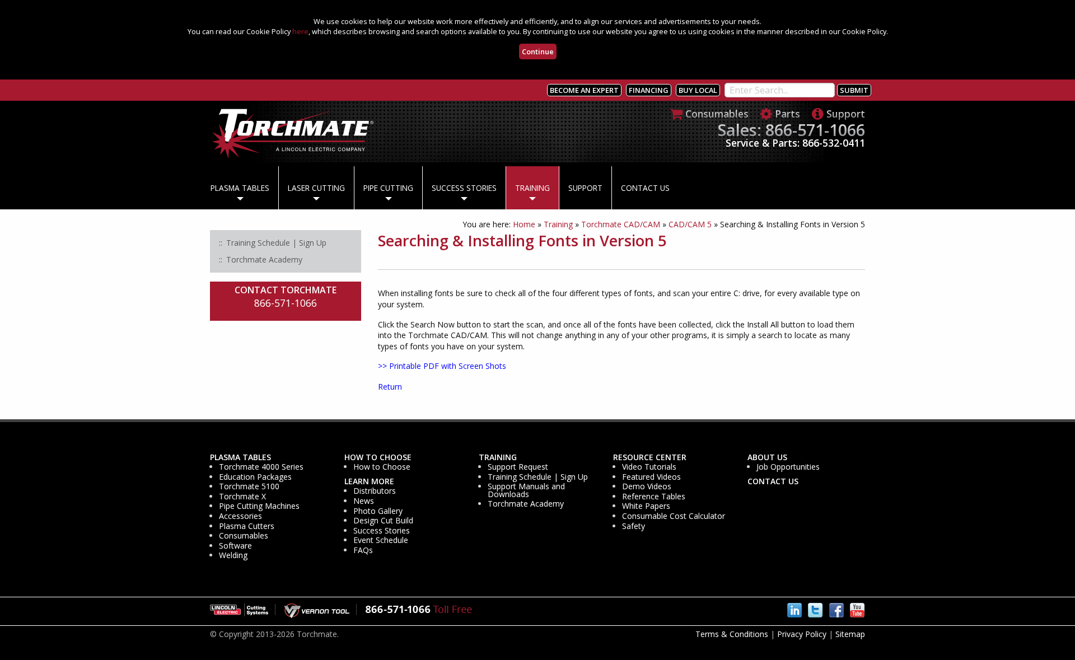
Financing (649, 90)
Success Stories (464, 187)
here (300, 31)
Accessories (240, 516)
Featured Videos (651, 477)
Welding (233, 555)
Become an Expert (584, 90)
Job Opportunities (788, 467)
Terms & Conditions (731, 634)
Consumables (243, 536)
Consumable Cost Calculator (673, 516)
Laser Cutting (316, 187)
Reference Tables (653, 496)
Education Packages (255, 477)
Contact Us (645, 187)
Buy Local (698, 90)
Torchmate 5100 (249, 486)
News (363, 501)
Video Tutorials (649, 467)
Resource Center (649, 457)
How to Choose (378, 457)
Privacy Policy (801, 634)
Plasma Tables (240, 187)
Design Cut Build (383, 521)
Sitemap (850, 634)
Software (235, 546)
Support (585, 187)
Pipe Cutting (388, 187)
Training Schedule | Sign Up (538, 477)
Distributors (374, 491)
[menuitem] (240, 188)
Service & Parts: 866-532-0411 (795, 142)
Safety (633, 526)
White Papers (646, 506)
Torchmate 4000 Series (261, 467)
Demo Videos (646, 486)
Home (524, 224)
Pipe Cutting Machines (259, 506)
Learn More (369, 481)
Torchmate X (242, 496)
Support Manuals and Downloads (526, 490)
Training (532, 187)
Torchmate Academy (526, 504)
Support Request (518, 467)
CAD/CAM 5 (690, 224)
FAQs (363, 550)
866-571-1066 (285, 303)
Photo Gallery (378, 511)
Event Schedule (380, 540)
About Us (767, 457)
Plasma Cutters (246, 526)
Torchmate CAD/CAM (620, 224)
